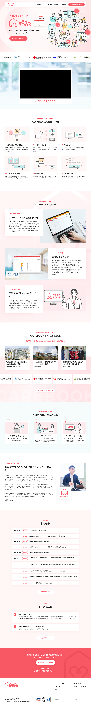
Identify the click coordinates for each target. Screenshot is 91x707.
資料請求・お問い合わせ (77, 4)
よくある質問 (63, 4)
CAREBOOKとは (41, 4)
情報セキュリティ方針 (80, 699)
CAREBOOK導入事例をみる (46, 390)
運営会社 (57, 699)
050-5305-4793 (43, 671)
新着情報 (56, 4)
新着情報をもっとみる (46, 591)
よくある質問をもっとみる (46, 638)
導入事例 (50, 4)
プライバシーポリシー (67, 699)
